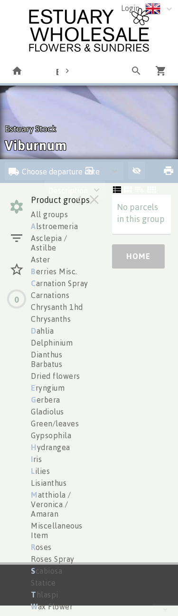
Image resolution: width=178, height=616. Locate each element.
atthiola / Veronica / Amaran (51, 504)
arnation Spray (59, 283)
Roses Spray (53, 559)
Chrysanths (51, 319)
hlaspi (44, 594)
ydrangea (50, 447)
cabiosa (46, 571)
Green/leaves (55, 423)
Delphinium (52, 342)
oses (41, 547)
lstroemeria (54, 226)
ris (36, 459)
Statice (43, 582)
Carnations (50, 295)
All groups (49, 214)
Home (138, 256)
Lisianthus (48, 483)
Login (130, 8)
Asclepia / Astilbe (49, 242)
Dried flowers (55, 376)
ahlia (42, 331)
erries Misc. (54, 271)
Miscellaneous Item (57, 530)
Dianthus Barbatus (46, 359)
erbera (45, 399)
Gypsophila (51, 435)
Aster (40, 259)
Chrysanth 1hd (57, 307)
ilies (40, 471)
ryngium (48, 388)
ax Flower (52, 606)
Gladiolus (47, 411)
